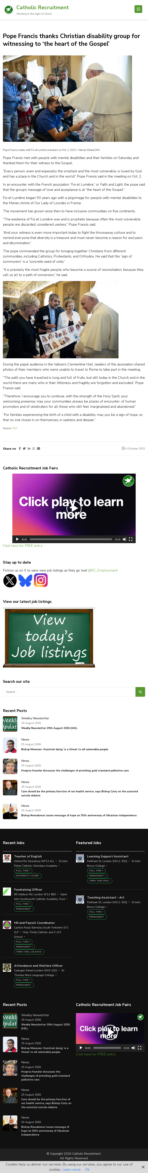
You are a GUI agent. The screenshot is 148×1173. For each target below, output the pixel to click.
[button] (74, 508)
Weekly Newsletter (35, 718)
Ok (87, 1169)
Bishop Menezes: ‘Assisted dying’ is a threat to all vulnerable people (64, 749)
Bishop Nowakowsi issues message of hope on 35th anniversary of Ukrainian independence (79, 815)
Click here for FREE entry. (23, 545)
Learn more (71, 1169)
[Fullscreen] (131, 539)
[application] (74, 508)
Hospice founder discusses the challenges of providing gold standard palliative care (75, 770)
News (25, 739)
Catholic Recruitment (42, 7)
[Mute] (124, 539)
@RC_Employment (103, 570)
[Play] (17, 539)
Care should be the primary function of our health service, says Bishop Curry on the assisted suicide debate (79, 793)
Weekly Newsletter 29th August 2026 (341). (49, 728)
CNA (14, 428)
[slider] (71, 539)
